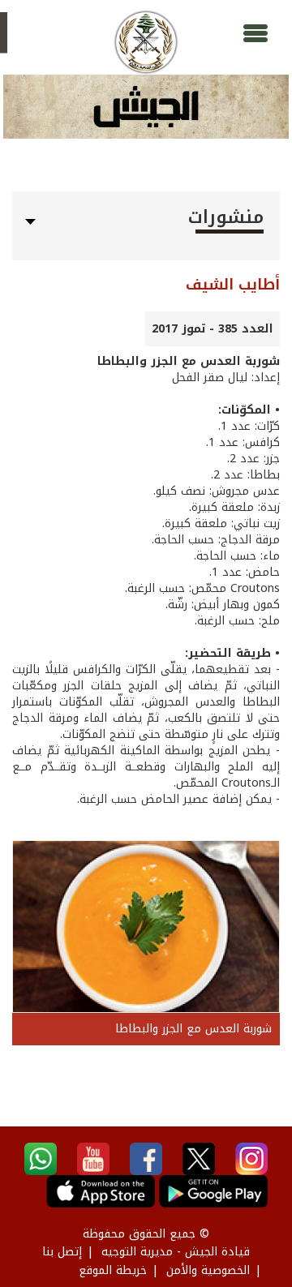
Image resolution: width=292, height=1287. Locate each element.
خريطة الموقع (113, 1270)
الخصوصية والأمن (208, 1270)
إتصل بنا (62, 1252)
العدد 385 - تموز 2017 (212, 329)
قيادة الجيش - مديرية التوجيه (175, 1252)
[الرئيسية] (146, 42)
